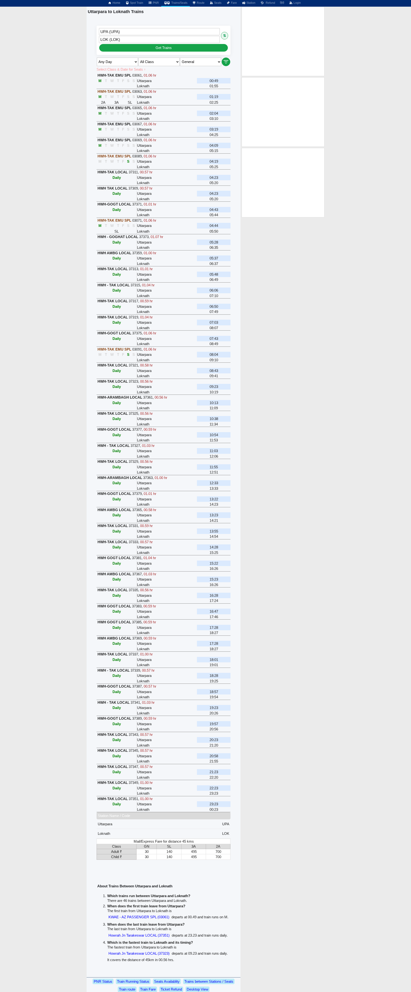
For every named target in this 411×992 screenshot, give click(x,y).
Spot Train (136, 3)
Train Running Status (133, 981)
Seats (217, 3)
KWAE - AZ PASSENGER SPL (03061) (138, 917)
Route (200, 3)
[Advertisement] (283, 41)
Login (297, 3)
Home (116, 3)
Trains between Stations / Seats (208, 981)
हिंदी (282, 3)
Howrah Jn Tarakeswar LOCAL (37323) (139, 953)
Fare (233, 3)
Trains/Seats (179, 3)
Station (250, 3)
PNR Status (103, 981)
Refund (269, 3)
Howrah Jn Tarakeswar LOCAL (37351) (139, 935)
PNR (155, 3)
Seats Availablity (167, 981)
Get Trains (164, 48)
